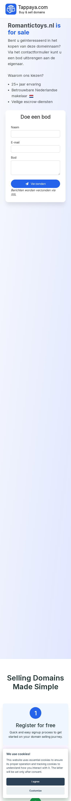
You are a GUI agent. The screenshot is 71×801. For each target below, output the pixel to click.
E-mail (15, 142)
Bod (13, 157)
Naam (15, 127)
